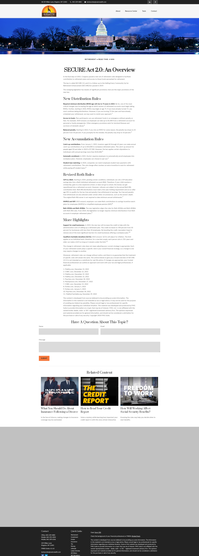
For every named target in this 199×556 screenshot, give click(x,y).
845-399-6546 (51, 539)
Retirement (74, 535)
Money (73, 546)
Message (42, 340)
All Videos (74, 553)
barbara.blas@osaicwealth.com (96, 2)
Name (41, 326)
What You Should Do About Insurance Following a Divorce (59, 410)
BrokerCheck (136, 536)
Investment (74, 537)
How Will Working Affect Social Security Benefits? (135, 410)
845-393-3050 (51, 537)
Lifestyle (73, 548)
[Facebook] (155, 2)
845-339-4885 (77, 2)
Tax (72, 544)
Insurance (74, 542)
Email (102, 326)
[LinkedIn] (149, 2)
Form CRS (98, 532)
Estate (73, 539)
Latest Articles (75, 551)
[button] (118, 11)
